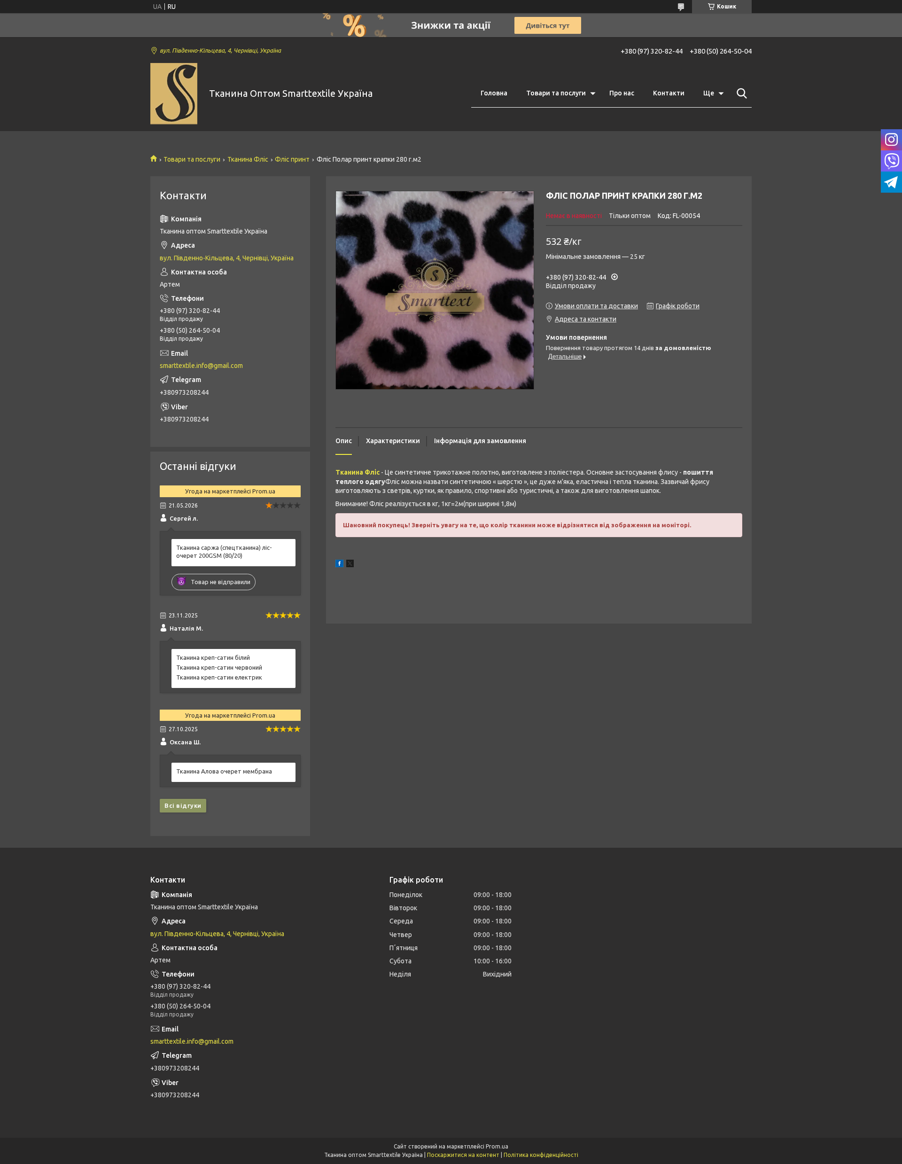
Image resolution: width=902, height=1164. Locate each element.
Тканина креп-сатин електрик (219, 677)
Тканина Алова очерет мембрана (224, 771)
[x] (350, 565)
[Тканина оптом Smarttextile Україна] (173, 94)
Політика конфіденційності (541, 1155)
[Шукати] (740, 93)
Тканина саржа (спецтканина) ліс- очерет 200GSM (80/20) (224, 551)
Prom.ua (497, 1146)
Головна (494, 93)
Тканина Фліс (247, 159)
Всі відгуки (183, 805)
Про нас (621, 93)
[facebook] (339, 565)
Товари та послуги (556, 93)
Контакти (668, 93)
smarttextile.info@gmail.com (201, 365)
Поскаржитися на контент (463, 1155)
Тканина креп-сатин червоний (219, 667)
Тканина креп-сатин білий (213, 657)
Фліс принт (292, 159)
